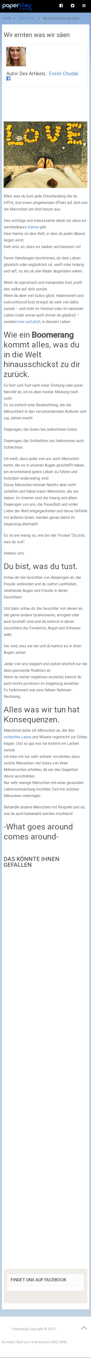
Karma (33, 227)
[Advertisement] (46, 1070)
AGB (63, 1342)
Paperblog (20, 1329)
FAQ (54, 1342)
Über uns (23, 1342)
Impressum (40, 1342)
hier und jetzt (29, 321)
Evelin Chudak (63, 73)
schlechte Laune (17, 737)
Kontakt (8, 1342)
